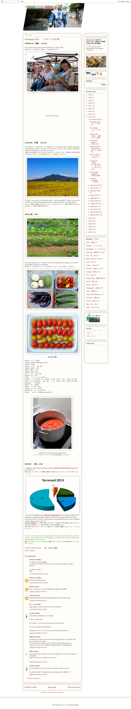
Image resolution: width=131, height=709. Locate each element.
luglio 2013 (94, 198)
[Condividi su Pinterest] (57, 548)
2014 (90, 114)
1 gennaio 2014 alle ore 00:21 (38, 591)
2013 (90, 117)
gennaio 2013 (94, 215)
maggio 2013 (94, 203)
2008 (90, 229)
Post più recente (31, 687)
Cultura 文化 (90, 265)
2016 (90, 108)
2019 (90, 100)
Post (90, 333)
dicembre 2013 (95, 119)
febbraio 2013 (95, 212)
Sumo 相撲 (90, 291)
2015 (90, 111)
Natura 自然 (90, 285)
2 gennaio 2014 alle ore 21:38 (38, 662)
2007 (90, 232)
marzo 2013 (94, 209)
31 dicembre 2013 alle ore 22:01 (38, 574)
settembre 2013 (95, 191)
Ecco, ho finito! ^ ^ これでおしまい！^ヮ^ (97, 156)
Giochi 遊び (90, 281)
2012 (90, 218)
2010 (90, 224)
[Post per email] (45, 548)
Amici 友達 (90, 242)
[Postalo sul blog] (51, 548)
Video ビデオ (91, 307)
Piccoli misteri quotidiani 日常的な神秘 (95, 173)
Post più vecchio (74, 687)
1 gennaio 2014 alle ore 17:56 (38, 633)
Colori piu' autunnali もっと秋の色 (96, 180)
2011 (90, 221)
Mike (30, 651)
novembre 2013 (95, 185)
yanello (31, 613)
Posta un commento (33, 678)
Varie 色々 (32, 550)
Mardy (31, 586)
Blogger (76, 705)
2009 (90, 226)
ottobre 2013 (94, 188)
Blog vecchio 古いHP (93, 259)
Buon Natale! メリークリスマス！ (95, 129)
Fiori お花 (89, 275)
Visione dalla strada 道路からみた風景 (95, 135)
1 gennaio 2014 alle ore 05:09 (38, 609)
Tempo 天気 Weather (93, 294)
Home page (52, 687)
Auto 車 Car (91, 255)
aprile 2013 (94, 206)
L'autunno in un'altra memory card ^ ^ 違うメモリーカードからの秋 (95, 165)
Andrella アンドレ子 (93, 246)
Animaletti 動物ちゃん (93, 252)
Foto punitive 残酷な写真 (94, 278)
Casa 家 (89, 262)
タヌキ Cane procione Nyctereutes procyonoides (94, 47)
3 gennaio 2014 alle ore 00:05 (38, 674)
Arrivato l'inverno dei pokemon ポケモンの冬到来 (96, 149)
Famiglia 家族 (91, 272)
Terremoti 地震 (91, 297)
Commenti (92, 336)
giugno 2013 (94, 201)
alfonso (31, 595)
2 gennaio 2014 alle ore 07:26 (38, 647)
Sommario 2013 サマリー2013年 (96, 123)
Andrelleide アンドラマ (94, 249)
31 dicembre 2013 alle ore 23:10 (38, 583)
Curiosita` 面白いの (93, 268)
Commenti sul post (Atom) (55, 692)
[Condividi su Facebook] (55, 548)
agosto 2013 (94, 195)
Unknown (32, 578)
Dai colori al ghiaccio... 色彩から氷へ (95, 142)
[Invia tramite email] (49, 548)
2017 (90, 106)
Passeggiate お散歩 (93, 288)
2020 (90, 97)
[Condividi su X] (53, 548)
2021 (90, 95)
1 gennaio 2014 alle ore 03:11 (38, 600)
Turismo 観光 (91, 301)
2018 (90, 103)
